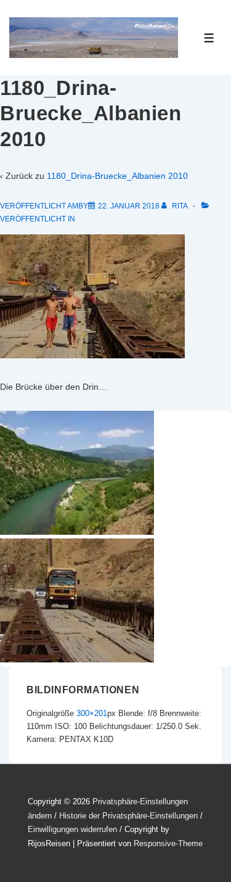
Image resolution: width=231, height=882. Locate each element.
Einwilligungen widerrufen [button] (72, 829)
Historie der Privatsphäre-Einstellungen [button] (128, 815)
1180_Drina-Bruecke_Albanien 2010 (117, 176)
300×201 (91, 713)
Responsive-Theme (168, 843)
